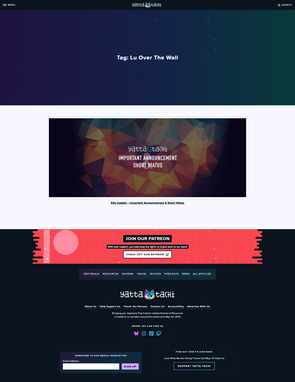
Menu (12, 5)
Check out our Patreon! (146, 254)
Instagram (143, 333)
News (186, 274)
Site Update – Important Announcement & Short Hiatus (147, 203)
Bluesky (136, 333)
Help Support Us (110, 306)
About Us (90, 306)
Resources (111, 274)
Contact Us (158, 306)
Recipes (155, 274)
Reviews (128, 274)
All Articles (202, 274)
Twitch (158, 333)
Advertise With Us (198, 306)
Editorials (91, 274)
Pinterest (151, 333)
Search (287, 5)
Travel (142, 274)
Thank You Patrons (135, 306)
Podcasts (171, 274)
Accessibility (176, 306)
